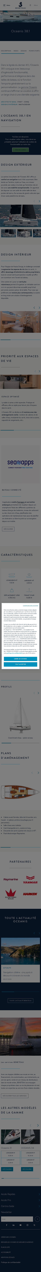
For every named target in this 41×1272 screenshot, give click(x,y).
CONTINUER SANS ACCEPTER (30, 605)
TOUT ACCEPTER (20, 664)
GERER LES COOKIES (20, 659)
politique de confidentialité (15, 653)
